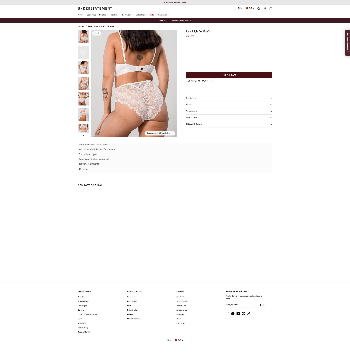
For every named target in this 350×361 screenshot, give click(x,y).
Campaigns (82, 306)
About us (81, 297)
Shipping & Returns (194, 124)
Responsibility (83, 301)
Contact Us (131, 297)
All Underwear (182, 310)
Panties (81, 26)
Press (80, 319)
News (179, 319)
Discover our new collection (181, 20)
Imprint (130, 314)
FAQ (129, 306)
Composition (191, 111)
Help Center (132, 301)
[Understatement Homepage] (95, 8)
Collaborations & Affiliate (87, 314)
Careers (81, 310)
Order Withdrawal (134, 319)
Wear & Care (191, 118)
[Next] (83, 134)
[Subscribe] (262, 305)
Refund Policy (132, 310)
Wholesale (82, 323)
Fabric (188, 104)
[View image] (83, 36)
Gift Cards (180, 323)
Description (191, 98)
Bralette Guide (182, 301)
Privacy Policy (83, 328)
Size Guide (181, 297)
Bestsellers (180, 314)
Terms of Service (84, 332)
